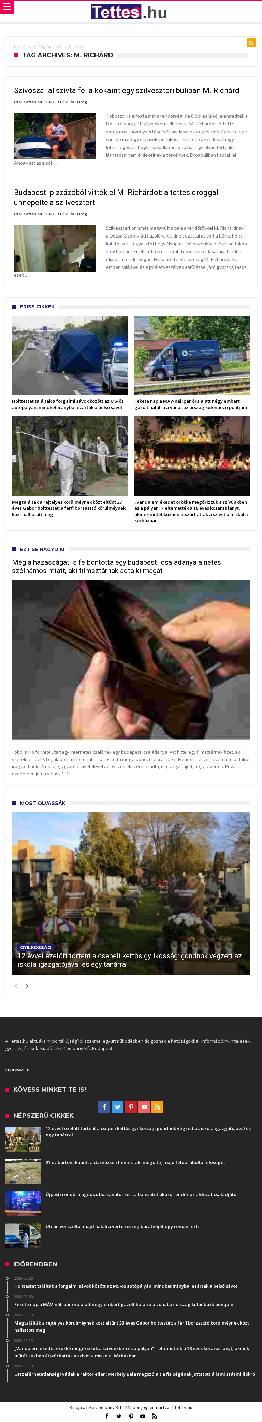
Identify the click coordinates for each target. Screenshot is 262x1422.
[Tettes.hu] (131, 11)
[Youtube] (144, 1107)
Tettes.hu (32, 101)
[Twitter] (117, 1107)
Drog (82, 101)
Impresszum (17, 1069)
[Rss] (157, 1107)
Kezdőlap (22, 46)
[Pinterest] (131, 1107)
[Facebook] (104, 1107)
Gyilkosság (35, 947)
